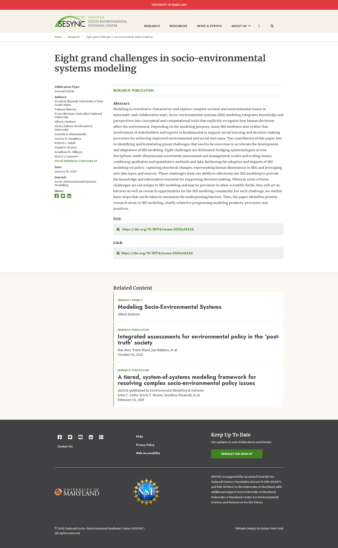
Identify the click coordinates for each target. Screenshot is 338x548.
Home (58, 37)
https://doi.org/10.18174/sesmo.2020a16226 (157, 229)
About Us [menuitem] (239, 26)
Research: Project (130, 300)
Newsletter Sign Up (236, 454)
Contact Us (65, 446)
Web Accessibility (148, 453)
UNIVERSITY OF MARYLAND (169, 5)
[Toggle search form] (272, 26)
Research (74, 37)
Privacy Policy (145, 445)
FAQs (139, 436)
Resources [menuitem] (178, 26)
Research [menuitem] (152, 26)
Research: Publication (133, 90)
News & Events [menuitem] (209, 26)
